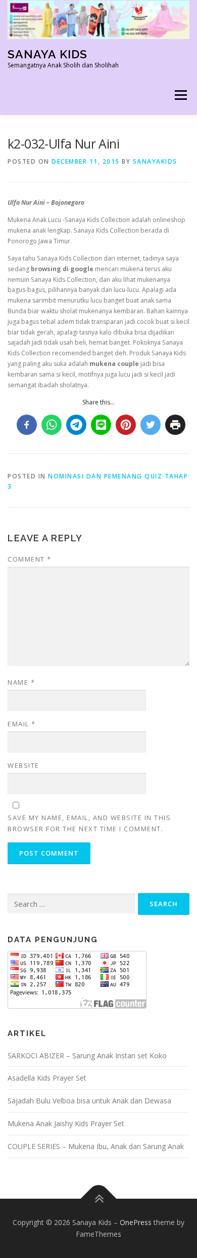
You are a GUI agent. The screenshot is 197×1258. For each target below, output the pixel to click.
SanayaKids (155, 161)
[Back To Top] (99, 1198)
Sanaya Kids (47, 54)
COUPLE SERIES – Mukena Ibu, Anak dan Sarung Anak (96, 1146)
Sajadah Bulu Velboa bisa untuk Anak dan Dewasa (89, 1100)
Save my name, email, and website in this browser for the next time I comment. (89, 823)
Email (22, 723)
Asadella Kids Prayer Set (47, 1078)
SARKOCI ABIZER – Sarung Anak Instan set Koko (87, 1055)
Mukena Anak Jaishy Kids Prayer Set (66, 1123)
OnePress (136, 1222)
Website (23, 765)
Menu (180, 95)
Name (21, 682)
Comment (30, 559)
